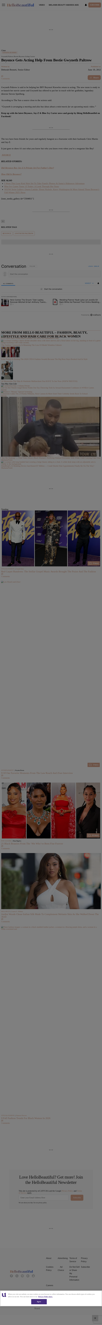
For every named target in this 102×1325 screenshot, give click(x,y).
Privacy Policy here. (45, 1297)
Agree (39, 1302)
